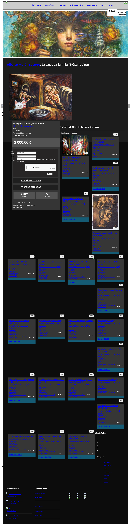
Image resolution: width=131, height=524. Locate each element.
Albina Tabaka (39, 507)
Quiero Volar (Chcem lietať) (50, 321)
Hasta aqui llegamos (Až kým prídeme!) (21, 381)
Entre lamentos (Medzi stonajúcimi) (78, 437)
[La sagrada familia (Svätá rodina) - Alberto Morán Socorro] (40, 120)
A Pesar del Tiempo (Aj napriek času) (78, 263)
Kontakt (112, 6)
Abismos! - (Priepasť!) (107, 380)
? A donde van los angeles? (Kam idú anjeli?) (80, 381)
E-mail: (13, 156)
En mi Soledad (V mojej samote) (108, 263)
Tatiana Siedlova (11, 496)
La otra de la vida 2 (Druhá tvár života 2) (104, 141)
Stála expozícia (76, 6)
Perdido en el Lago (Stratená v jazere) (111, 291)
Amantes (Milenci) (106, 321)
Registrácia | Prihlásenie (121, 13)
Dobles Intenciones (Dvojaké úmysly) (81, 322)
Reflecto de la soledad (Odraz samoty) (51, 381)
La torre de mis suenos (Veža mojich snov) (110, 350)
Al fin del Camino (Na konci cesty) (50, 437)
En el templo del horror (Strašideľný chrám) (73, 200)
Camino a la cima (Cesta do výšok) (50, 263)
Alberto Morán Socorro (23, 65)
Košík (113, 11)
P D (36, 502)
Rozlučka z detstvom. (15, 494)
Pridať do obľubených (31, 187)
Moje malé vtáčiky (14, 516)
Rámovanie (92, 6)
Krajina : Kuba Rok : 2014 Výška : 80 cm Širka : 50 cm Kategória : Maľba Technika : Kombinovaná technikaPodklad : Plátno (77, 276)
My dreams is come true (16, 501)
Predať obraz (50, 6)
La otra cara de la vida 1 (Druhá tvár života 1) (103, 169)
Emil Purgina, (40, 498)
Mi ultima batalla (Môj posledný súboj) (72, 159)
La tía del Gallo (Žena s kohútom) (19, 322)
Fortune (11, 508)
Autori (63, 6)
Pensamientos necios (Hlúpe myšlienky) (105, 234)
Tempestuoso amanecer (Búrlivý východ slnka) (108, 407)
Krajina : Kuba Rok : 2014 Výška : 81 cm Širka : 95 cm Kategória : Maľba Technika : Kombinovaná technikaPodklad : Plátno (77, 451)
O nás (103, 6)
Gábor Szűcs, (39, 511)
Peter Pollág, (40, 516)
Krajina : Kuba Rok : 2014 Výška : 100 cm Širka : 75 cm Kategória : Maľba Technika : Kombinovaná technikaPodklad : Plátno (17, 335)
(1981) (74, 163)
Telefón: (13, 160)
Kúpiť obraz (36, 6)
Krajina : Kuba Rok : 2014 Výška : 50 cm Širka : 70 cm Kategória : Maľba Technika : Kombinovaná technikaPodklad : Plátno (106, 304)
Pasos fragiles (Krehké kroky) (21, 436)
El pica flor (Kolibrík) (18, 262)
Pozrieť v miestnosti (31, 181)
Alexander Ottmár (40, 493)
